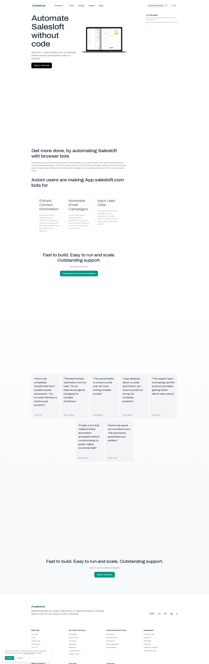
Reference (72, 647)
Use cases (72, 641)
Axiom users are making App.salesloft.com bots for (161, 23)
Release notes (74, 654)
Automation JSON (150, 651)
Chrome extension (157, 5)
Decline (20, 658)
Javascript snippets (151, 647)
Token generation (112, 644)
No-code (34, 634)
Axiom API (147, 638)
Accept (9, 658)
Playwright (147, 641)
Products (59, 6)
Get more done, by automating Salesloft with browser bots (160, 18)
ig (171, 613)
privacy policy (29, 653)
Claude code (35, 641)
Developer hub (149, 634)
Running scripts (111, 638)
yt (159, 613)
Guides (91, 6)
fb (165, 613)
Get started (110, 634)
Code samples (111, 647)
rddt (151, 613)
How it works (73, 638)
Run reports (110, 641)
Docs (71, 6)
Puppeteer (147, 644)
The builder (73, 634)
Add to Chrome (41, 65)
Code (33, 638)
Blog (101, 6)
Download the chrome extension (79, 273)
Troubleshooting (74, 651)
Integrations (73, 644)
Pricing (81, 6)
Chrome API (35, 644)
